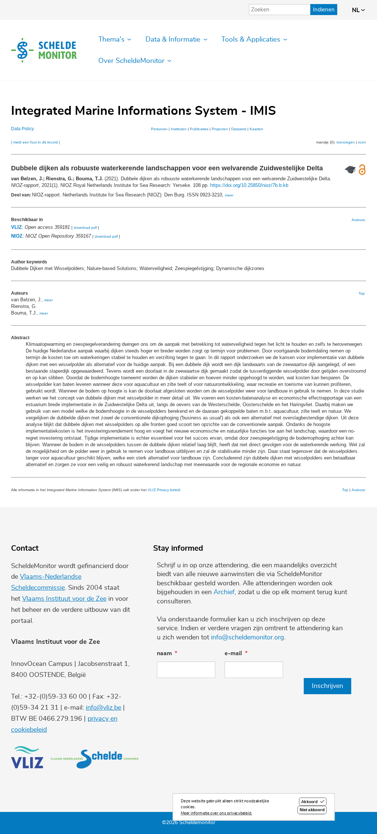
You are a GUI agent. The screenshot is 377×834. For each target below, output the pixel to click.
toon (362, 142)
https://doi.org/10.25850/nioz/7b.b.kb (249, 185)
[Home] (44, 50)
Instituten (179, 129)
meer (229, 195)
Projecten (220, 129)
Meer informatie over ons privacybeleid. (216, 813)
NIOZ (16, 236)
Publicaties (199, 129)
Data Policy (22, 128)
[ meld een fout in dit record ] (35, 142)
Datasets (238, 129)
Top (362, 293)
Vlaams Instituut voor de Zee (64, 599)
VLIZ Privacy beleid (164, 490)
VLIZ (16, 227)
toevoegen (346, 142)
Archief (224, 592)
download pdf (85, 228)
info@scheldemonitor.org (247, 637)
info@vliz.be (103, 708)
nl (356, 10)
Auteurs (358, 220)
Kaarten (256, 129)
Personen (159, 129)
